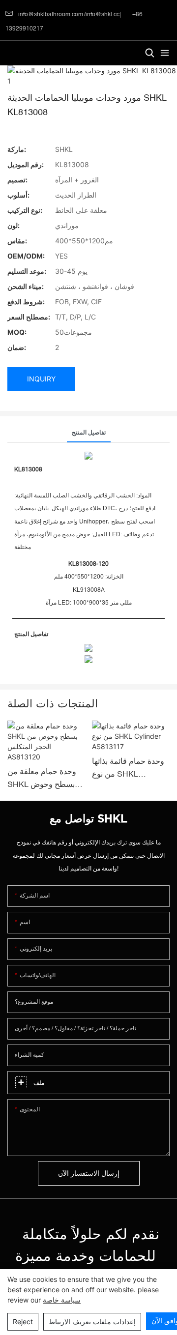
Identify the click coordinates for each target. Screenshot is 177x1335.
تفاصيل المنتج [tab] (89, 432)
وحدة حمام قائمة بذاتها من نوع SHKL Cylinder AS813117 (128, 768)
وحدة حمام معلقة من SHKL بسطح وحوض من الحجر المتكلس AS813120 (41, 778)
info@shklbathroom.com (50, 14)
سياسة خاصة (62, 1300)
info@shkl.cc (102, 14)
